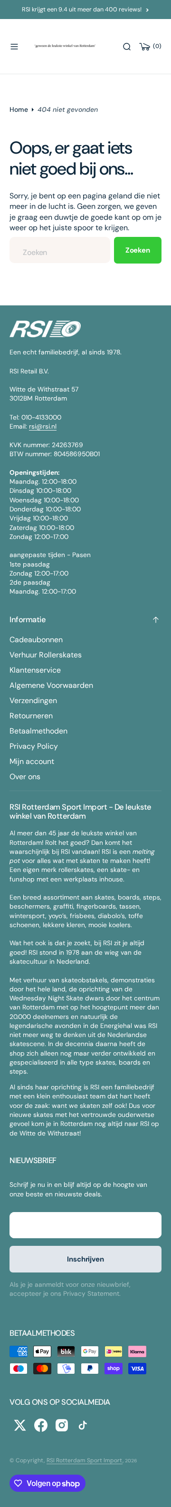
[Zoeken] (127, 46)
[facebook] (40, 1425)
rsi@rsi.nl (43, 426)
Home (19, 109)
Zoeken (137, 250)
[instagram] (61, 1425)
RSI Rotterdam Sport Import (85, 1460)
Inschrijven (85, 1259)
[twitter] (20, 1425)
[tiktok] (82, 1425)
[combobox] (60, 250)
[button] (14, 46)
